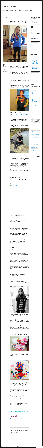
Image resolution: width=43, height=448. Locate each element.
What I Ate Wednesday (34, 105)
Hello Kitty (6, 71)
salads (37, 141)
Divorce (11, 10)
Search (32, 32)
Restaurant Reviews (34, 98)
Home (4, 10)
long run (37, 134)
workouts (32, 150)
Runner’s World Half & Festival (21, 114)
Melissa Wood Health (34, 135)
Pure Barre (37, 138)
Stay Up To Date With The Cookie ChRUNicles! (35, 18)
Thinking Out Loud (34, 101)
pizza (34, 138)
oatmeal (32, 137)
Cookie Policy (18, 446)
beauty (32, 92)
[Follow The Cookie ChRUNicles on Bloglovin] (35, 38)
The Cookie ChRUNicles (10, 6)
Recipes (30, 10)
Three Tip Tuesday (34, 102)
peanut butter (36, 137)
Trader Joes (32, 144)
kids (35, 134)
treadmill (36, 144)
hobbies (4, 72)
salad (35, 141)
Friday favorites (34, 95)
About (7, 10)
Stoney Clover (33, 100)
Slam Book (26, 10)
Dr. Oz (32, 94)
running (4, 76)
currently (33, 93)
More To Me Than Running (14, 22)
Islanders (32, 134)
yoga (35, 150)
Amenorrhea (21, 10)
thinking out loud (33, 143)
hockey (6, 72)
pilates (32, 138)
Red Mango (35, 140)
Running (15, 10)
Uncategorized (5, 70)
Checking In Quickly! (34, 56)
